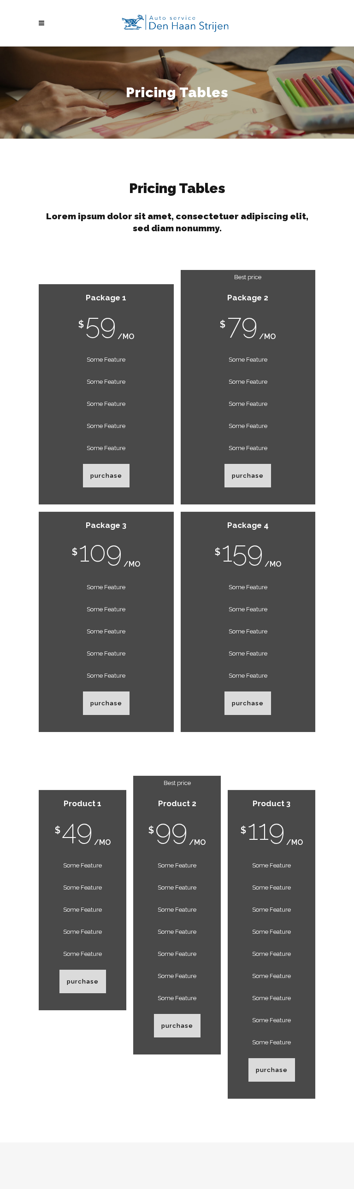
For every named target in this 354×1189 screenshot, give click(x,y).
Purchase (106, 475)
